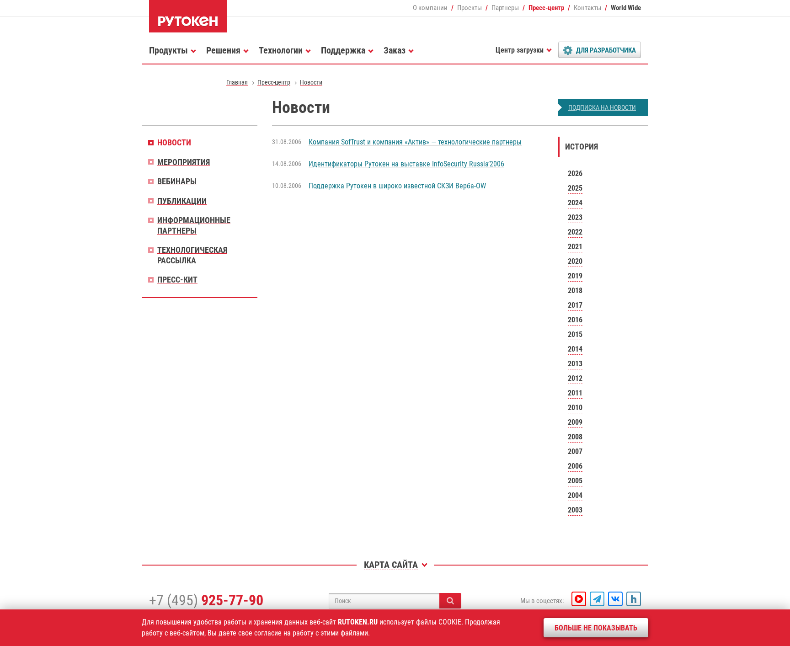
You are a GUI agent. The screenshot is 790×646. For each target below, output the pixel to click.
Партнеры (505, 8)
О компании (430, 8)
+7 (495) (206, 600)
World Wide (626, 8)
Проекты (469, 8)
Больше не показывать (596, 628)
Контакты (587, 8)
